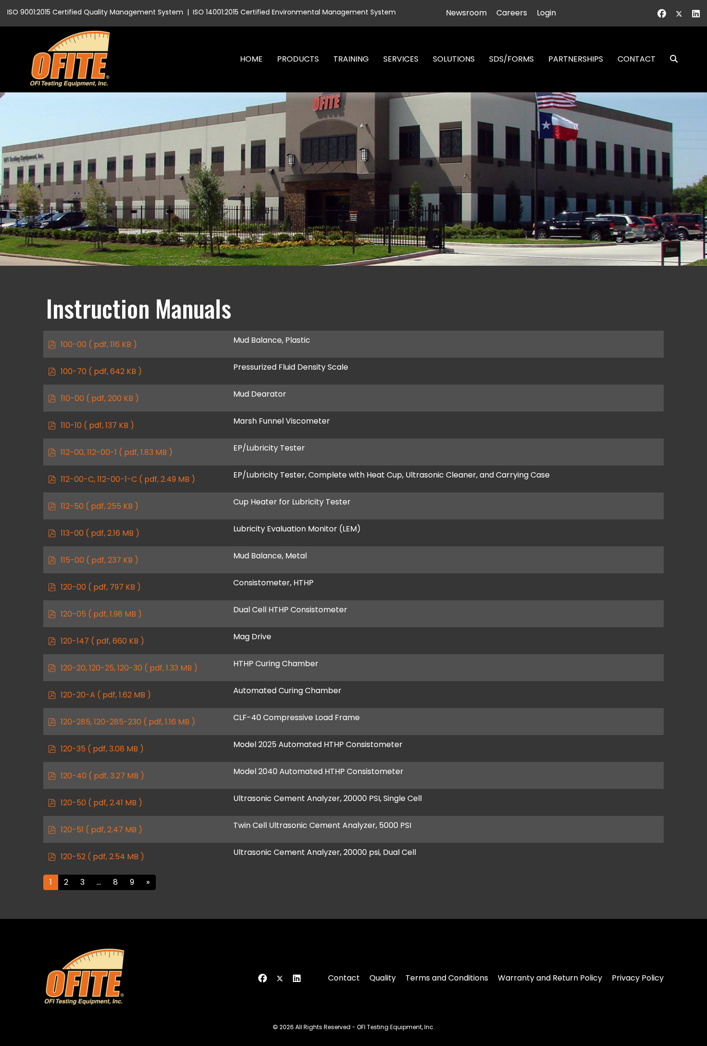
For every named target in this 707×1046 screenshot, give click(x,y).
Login (546, 12)
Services (400, 59)
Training (351, 59)
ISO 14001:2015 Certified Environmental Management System (294, 12)
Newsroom (466, 12)
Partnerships (575, 59)
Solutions (454, 59)
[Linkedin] (696, 14)
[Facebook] (661, 14)
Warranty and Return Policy (550, 977)
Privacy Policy (638, 977)
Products (298, 59)
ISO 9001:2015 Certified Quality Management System (95, 12)
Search (670, 59)
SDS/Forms (511, 59)
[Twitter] (679, 14)
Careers (511, 12)
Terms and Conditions (446, 977)
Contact (637, 59)
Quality (382, 977)
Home (251, 59)
